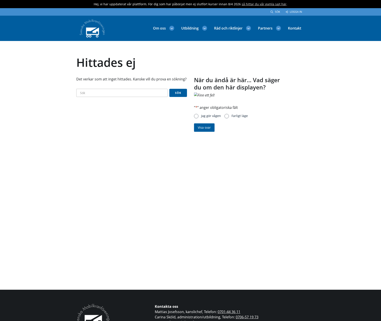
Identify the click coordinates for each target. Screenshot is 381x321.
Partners (265, 28)
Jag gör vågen (211, 116)
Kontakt (294, 28)
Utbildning (190, 28)
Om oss (159, 28)
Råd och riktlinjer (228, 28)
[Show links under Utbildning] (204, 28)
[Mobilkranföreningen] (92, 28)
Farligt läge (240, 116)
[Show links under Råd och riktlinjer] (248, 28)
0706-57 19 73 (247, 317)
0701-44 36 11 (229, 311)
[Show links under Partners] (278, 28)
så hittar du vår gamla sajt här (264, 4)
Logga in (296, 12)
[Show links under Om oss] (171, 28)
